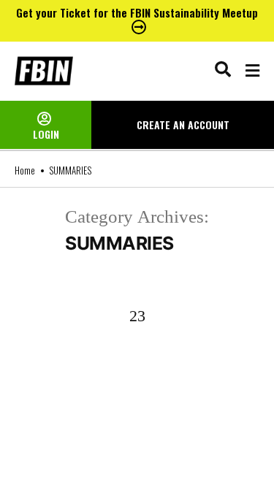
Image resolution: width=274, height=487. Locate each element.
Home (25, 170)
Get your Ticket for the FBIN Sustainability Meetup (137, 12)
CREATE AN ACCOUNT (183, 124)
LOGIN (46, 134)
